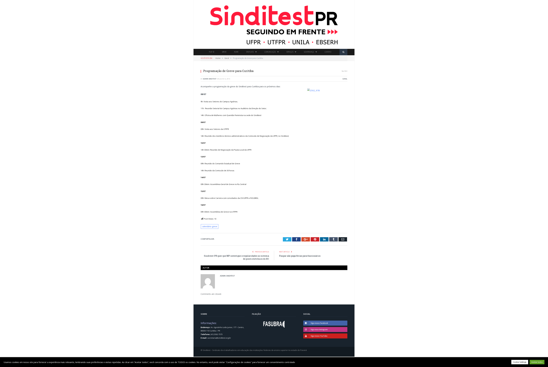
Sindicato (250, 52)
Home (236, 52)
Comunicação (270, 52)
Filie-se (211, 52)
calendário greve (209, 226)
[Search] (343, 52)
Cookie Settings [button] (519, 362)
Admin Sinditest (209, 79)
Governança (309, 52)
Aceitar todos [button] (537, 362)
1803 (345, 71)
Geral (344, 79)
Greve (224, 52)
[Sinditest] (274, 23)
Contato (328, 52)
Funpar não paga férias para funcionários (300, 255)
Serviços (289, 52)
